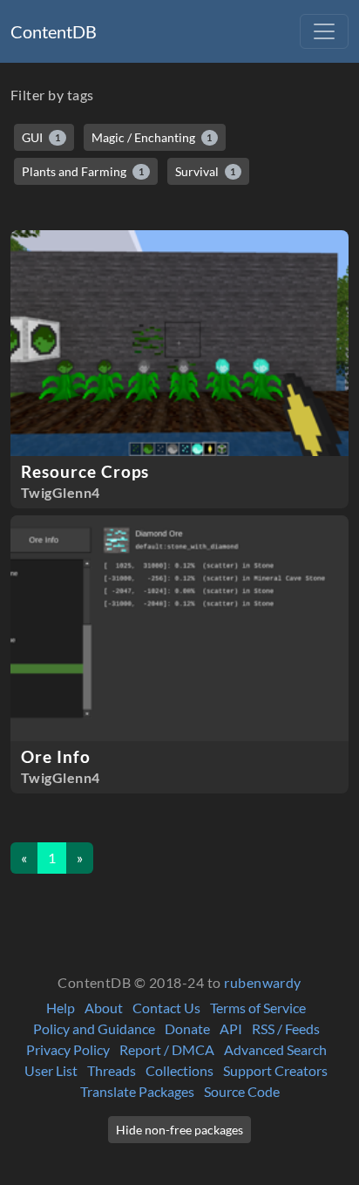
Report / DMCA (166, 1049)
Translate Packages (137, 1091)
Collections (179, 1070)
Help (60, 1007)
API (231, 1028)
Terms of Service (258, 1007)
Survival (205, 171)
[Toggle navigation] (324, 31)
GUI (41, 137)
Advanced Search (275, 1049)
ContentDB (53, 31)
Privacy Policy (68, 1049)
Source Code (242, 1091)
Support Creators (275, 1070)
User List (51, 1070)
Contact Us (166, 1007)
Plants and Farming (83, 171)
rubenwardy (262, 982)
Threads (111, 1070)
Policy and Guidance (94, 1028)
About (104, 1007)
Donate (187, 1028)
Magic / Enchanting (152, 137)
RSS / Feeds (286, 1028)
